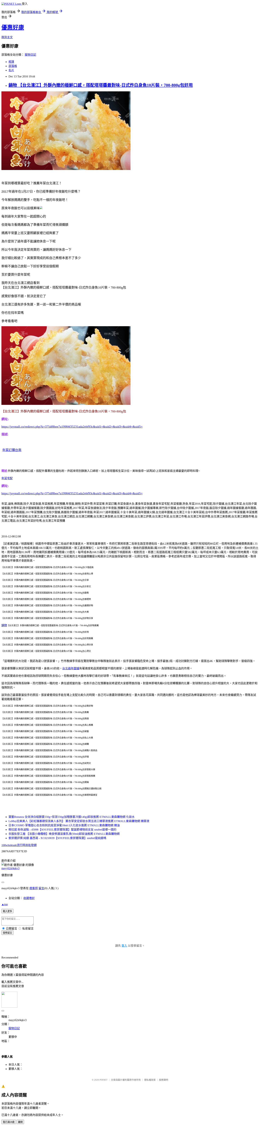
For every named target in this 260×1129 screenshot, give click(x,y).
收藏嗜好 (29, 898)
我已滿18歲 (9, 1122)
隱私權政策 (150, 1079)
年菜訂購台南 (11, 450)
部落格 (12, 66)
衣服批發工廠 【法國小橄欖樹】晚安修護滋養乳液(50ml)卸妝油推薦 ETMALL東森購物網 (64, 833)
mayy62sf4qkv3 (10, 868)
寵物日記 (30, 54)
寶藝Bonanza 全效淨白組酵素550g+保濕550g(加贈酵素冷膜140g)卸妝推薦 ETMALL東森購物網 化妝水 (71, 816)
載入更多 (7, 911)
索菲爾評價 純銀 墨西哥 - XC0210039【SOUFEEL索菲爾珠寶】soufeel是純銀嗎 (57, 838)
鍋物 (4, 625)
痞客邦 (33, 888)
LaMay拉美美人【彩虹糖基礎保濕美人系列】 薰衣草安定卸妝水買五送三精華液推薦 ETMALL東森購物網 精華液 (78, 821)
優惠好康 (12, 27)
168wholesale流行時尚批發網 (19, 845)
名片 (11, 70)
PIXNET (104, 1079)
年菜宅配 (7, 478)
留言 (41, 888)
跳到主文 (7, 37)
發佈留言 (7, 932)
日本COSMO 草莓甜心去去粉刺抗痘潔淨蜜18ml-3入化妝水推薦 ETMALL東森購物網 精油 (64, 825)
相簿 (11, 61)
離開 (20, 1122)
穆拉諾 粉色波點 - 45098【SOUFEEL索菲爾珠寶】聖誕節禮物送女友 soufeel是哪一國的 (62, 829)
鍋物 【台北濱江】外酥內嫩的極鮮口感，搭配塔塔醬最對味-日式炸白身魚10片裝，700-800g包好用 (100, 85)
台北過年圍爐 (70, 668)
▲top (4, 904)
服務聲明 (163, 1079)
